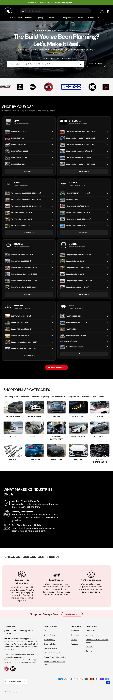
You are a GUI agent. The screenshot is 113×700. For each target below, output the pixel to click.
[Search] (80, 63)
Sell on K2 (89, 646)
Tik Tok (74, 639)
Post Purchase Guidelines (54, 653)
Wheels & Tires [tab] (89, 397)
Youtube (74, 644)
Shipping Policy (50, 644)
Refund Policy (49, 635)
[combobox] (45, 64)
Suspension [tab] (73, 397)
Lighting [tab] (45, 397)
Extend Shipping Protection (55, 657)
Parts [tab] (101, 397)
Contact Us (90, 631)
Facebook (75, 635)
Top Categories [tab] (11, 397)
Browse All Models (96, 64)
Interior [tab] (35, 397)
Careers (89, 651)
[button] (108, 11)
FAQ (45, 631)
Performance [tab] (58, 397)
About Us (89, 635)
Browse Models (16, 18)
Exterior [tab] (25, 397)
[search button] (21, 11)
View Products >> (72, 614)
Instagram (75, 631)
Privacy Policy (49, 639)
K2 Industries (13, 692)
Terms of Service (50, 648)
